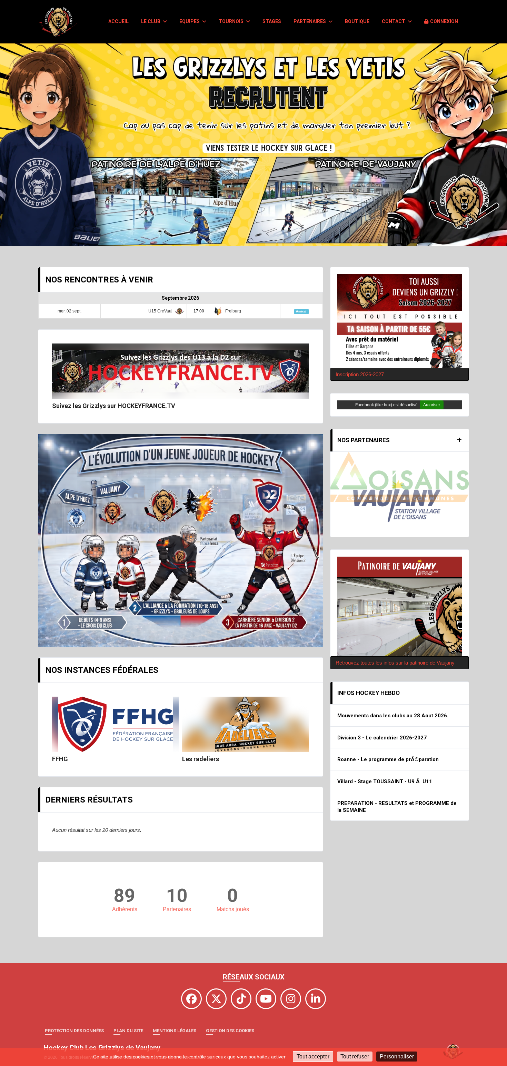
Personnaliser (397, 1056)
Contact (394, 21)
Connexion (444, 21)
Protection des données (74, 1030)
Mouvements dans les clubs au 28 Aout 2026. (392, 681)
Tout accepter (313, 1056)
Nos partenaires (363, 440)
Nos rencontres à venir (99, 280)
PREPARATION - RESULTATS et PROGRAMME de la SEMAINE (397, 772)
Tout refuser (354, 1056)
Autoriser (431, 404)
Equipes (190, 21)
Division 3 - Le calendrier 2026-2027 (382, 703)
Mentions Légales (174, 1030)
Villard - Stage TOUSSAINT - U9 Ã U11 (384, 747)
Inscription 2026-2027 (360, 374)
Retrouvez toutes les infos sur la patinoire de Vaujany (395, 628)
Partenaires (310, 21)
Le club (151, 21)
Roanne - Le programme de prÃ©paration (388, 725)
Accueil (118, 21)
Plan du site (128, 1030)
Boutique (357, 21)
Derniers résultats (89, 800)
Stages (271, 21)
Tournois (232, 21)
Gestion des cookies (230, 1030)
